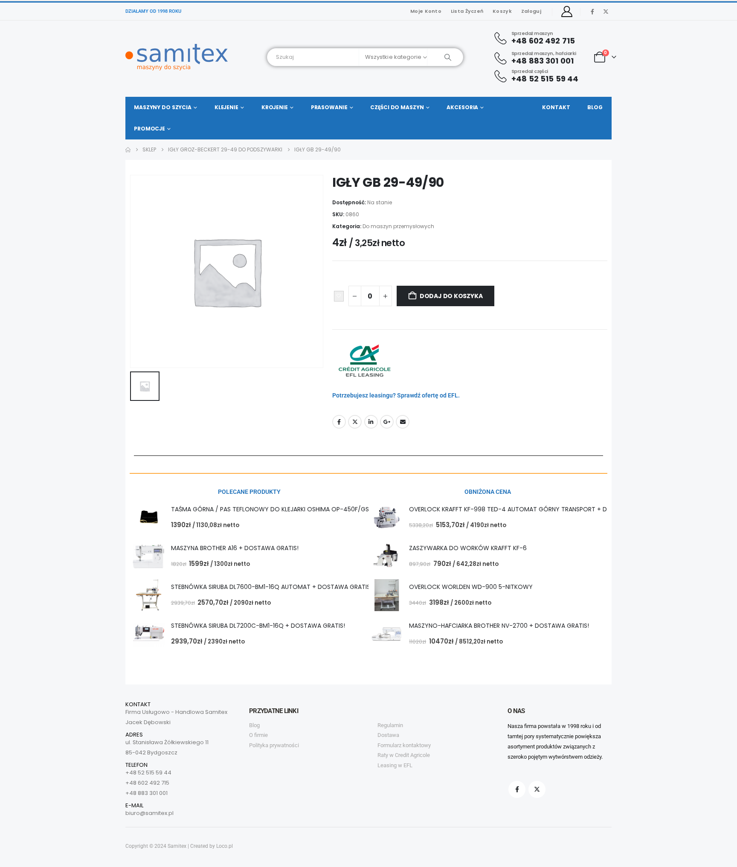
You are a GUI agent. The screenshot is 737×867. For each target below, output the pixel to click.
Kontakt (556, 107)
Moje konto (425, 11)
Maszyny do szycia (163, 107)
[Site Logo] (176, 57)
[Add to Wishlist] (339, 296)
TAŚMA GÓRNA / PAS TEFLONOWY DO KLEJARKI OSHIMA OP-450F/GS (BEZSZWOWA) (292, 509)
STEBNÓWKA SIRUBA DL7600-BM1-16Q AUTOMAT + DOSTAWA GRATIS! (271, 587)
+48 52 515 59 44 (148, 772)
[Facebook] (592, 11)
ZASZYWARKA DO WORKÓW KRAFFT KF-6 (468, 548)
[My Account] (567, 11)
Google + (387, 422)
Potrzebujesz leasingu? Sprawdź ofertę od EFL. (396, 395)
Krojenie (274, 107)
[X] (605, 11)
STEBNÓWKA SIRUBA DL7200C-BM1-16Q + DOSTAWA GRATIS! (258, 625)
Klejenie (226, 107)
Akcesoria (462, 107)
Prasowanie (329, 107)
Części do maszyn (397, 107)
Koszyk (502, 11)
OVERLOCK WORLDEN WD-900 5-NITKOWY (471, 587)
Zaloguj (531, 11)
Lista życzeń (467, 11)
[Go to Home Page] (128, 150)
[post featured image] (149, 518)
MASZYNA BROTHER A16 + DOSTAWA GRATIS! (235, 548)
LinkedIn (371, 422)
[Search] (445, 57)
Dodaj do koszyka (451, 296)
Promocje (149, 128)
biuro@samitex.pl (149, 813)
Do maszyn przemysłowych (398, 226)
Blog (595, 107)
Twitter (355, 422)
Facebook (339, 422)
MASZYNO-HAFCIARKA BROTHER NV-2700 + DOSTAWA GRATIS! (499, 625)
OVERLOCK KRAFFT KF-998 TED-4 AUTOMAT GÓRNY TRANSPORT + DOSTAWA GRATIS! (533, 509)
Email (402, 422)
